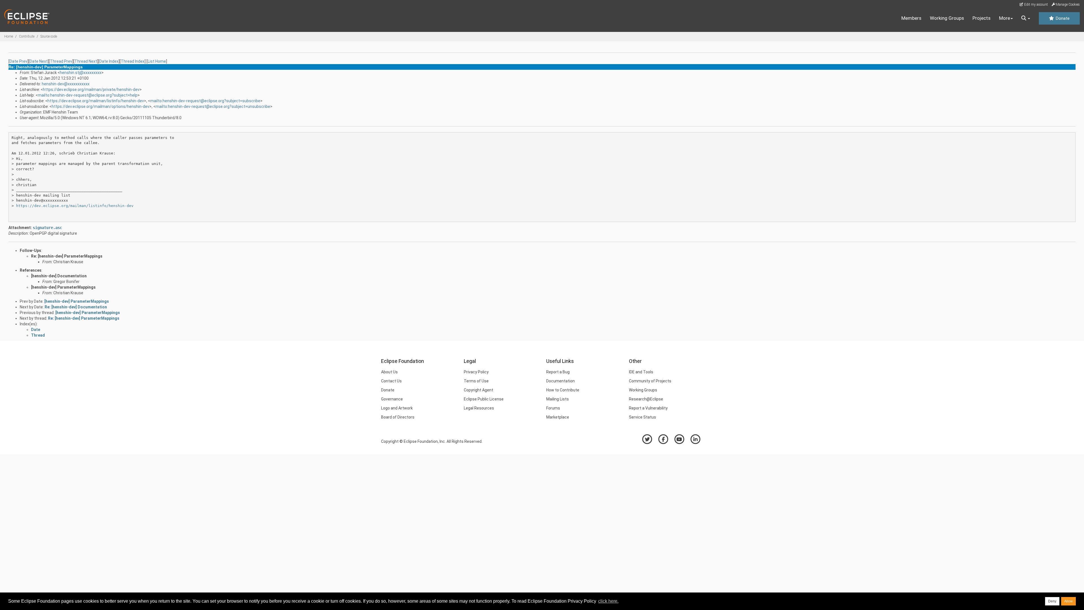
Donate (1062, 18)
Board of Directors (397, 417)
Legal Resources (479, 408)
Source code (48, 36)
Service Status (642, 417)
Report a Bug (558, 372)
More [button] (1004, 18)
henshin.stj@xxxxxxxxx (80, 72)
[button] (1025, 18)
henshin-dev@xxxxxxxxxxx (65, 84)
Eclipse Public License (484, 399)
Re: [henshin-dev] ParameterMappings (66, 256)
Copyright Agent (478, 390)
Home (8, 36)
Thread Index (133, 61)
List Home (157, 61)
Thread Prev (61, 61)
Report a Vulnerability (648, 408)
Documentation (560, 381)
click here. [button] (608, 601)
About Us (389, 372)
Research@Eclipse (646, 399)
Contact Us (391, 381)
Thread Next (86, 61)
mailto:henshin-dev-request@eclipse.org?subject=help (87, 95)
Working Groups (947, 18)
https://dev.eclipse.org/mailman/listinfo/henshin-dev (95, 101)
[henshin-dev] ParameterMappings (63, 287)
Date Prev (18, 61)
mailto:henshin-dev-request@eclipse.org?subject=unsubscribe (213, 106)
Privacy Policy (476, 372)
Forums (553, 408)
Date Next (39, 61)
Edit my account (1035, 4)
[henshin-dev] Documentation (59, 276)
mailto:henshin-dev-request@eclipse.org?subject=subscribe (205, 101)
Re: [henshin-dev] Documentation (76, 307)
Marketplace (557, 417)
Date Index (109, 61)
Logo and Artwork (397, 408)
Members (911, 18)
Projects (981, 18)
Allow (1068, 601)
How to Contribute (562, 390)
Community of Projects (650, 381)
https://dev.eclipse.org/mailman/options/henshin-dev (100, 106)
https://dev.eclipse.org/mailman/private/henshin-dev (91, 89)
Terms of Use (476, 381)
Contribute (26, 36)
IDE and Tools (641, 372)
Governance (392, 399)
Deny (1052, 601)
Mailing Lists (557, 399)
